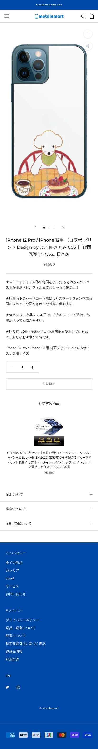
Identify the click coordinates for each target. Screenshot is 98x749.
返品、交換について (18, 523)
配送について (16, 636)
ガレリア (12, 570)
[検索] (83, 16)
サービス (12, 586)
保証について (14, 494)
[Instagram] (18, 687)
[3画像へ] (54, 228)
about (10, 578)
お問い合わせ (16, 594)
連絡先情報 (14, 651)
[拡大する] (88, 34)
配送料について (16, 509)
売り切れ (49, 384)
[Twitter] (7, 687)
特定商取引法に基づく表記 (26, 643)
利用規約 (12, 659)
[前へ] (35, 227)
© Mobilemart (49, 708)
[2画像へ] (49, 228)
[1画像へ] (44, 228)
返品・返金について (21, 628)
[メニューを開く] (6, 16)
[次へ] (63, 227)
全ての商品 (14, 562)
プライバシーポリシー (22, 620)
